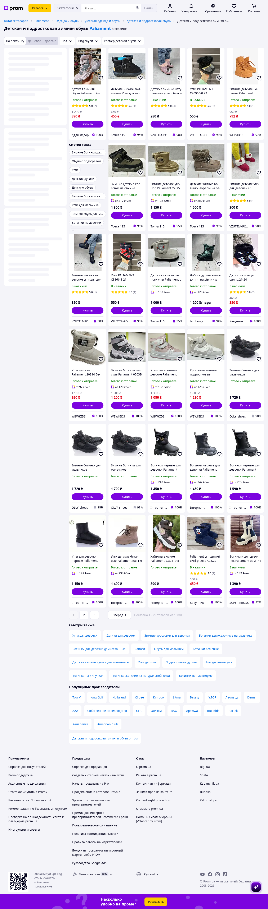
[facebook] (210, 874)
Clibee (139, 697)
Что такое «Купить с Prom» (27, 792)
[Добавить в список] (101, 77)
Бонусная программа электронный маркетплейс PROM (97, 852)
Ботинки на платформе (196, 676)
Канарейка (80, 724)
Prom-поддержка (20, 775)
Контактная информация (154, 783)
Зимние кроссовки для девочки (167, 635)
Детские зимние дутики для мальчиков (100, 662)
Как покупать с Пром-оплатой (29, 800)
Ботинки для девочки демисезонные (98, 649)
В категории (65, 8)
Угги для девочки (84, 635)
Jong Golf (96, 697)
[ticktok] (225, 874)
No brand (119, 697)
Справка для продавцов (89, 767)
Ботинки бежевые (206, 649)
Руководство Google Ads (89, 863)
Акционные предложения (27, 783)
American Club (107, 724)
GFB (139, 711)
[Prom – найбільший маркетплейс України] (13, 8)
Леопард (231, 697)
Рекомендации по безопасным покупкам (37, 809)
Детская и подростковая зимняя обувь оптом (105, 738)
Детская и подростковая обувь (149, 21)
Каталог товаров (16, 21)
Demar (252, 697)
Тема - (89, 874)
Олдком (156, 711)
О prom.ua (143, 767)
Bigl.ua (205, 767)
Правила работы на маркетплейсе (97, 842)
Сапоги (140, 649)
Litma (177, 697)
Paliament (42, 21)
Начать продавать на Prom (91, 783)
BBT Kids (213, 711)
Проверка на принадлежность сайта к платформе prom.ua (36, 819)
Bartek (233, 711)
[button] (87, 124)
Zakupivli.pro (209, 800)
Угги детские (147, 662)
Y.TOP (212, 697)
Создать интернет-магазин (91, 775)
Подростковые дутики (181, 662)
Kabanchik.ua (209, 783)
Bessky (194, 697)
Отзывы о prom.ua (149, 809)
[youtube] (202, 874)
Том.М (76, 697)
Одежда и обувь (67, 21)
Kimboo (158, 697)
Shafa (204, 775)
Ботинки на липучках (87, 676)
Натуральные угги (219, 662)
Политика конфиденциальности (95, 834)
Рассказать (156, 902)
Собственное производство (107, 711)
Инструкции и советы (24, 829)
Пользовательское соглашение (94, 825)
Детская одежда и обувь (102, 21)
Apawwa (192, 711)
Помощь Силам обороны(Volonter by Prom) (154, 819)
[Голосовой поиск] (137, 8)
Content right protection (153, 800)
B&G (174, 711)
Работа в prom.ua (148, 775)
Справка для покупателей (27, 767)
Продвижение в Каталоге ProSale (96, 792)
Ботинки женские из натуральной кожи (141, 676)
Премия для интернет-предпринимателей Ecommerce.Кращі (100, 815)
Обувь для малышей (169, 649)
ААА (75, 711)
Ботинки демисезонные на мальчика (225, 635)
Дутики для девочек (121, 635)
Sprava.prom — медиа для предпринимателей (91, 802)
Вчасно (205, 792)
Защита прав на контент (154, 792)
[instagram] (217, 874)
